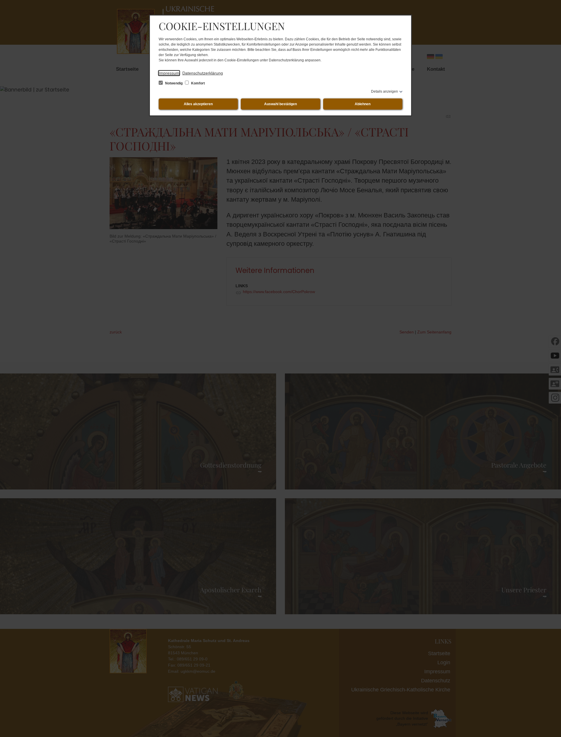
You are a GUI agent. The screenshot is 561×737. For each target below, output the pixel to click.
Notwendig (173, 83)
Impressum (169, 73)
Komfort (197, 83)
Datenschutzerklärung (202, 73)
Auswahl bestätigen (280, 104)
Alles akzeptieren (198, 104)
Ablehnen (362, 104)
